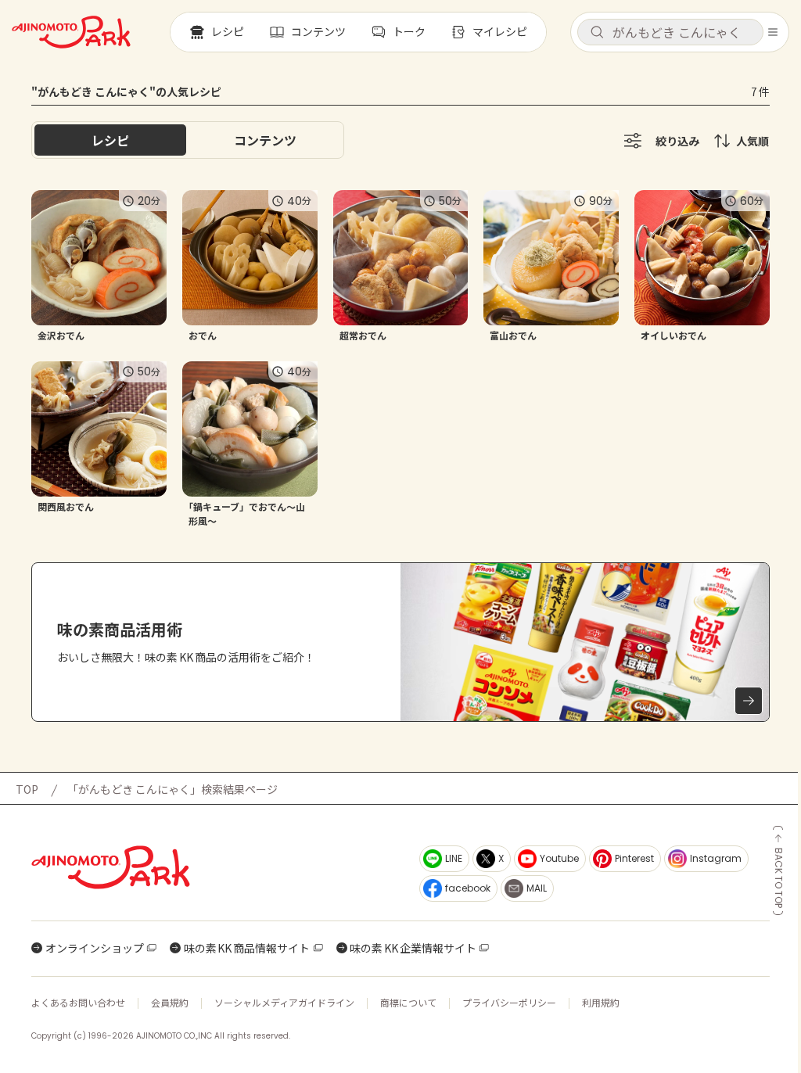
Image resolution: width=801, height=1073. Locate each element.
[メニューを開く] (772, 32)
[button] (670, 32)
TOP (27, 789)
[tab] (265, 140)
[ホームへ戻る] (71, 32)
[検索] (596, 32)
